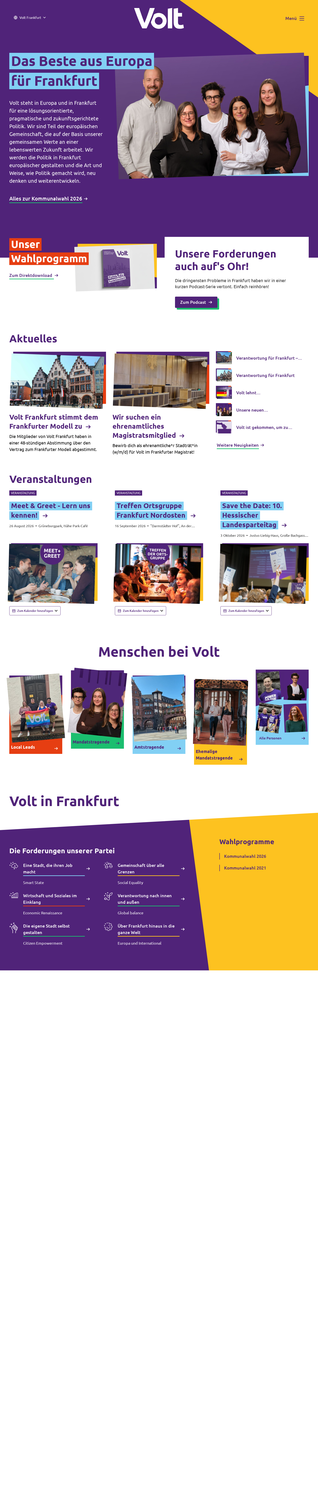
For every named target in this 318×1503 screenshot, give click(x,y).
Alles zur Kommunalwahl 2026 (45, 199)
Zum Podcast (193, 302)
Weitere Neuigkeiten (238, 445)
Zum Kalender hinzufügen (35, 611)
